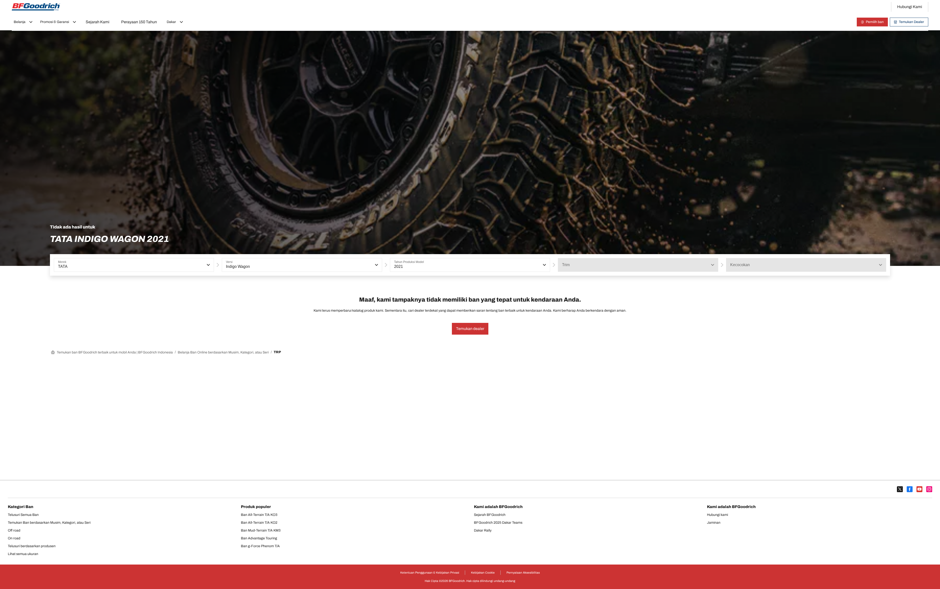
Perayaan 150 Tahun (139, 22)
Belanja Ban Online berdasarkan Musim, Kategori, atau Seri (223, 352)
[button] (208, 264)
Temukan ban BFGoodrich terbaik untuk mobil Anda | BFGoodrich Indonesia (115, 352)
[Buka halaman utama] (36, 6)
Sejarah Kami (97, 22)
